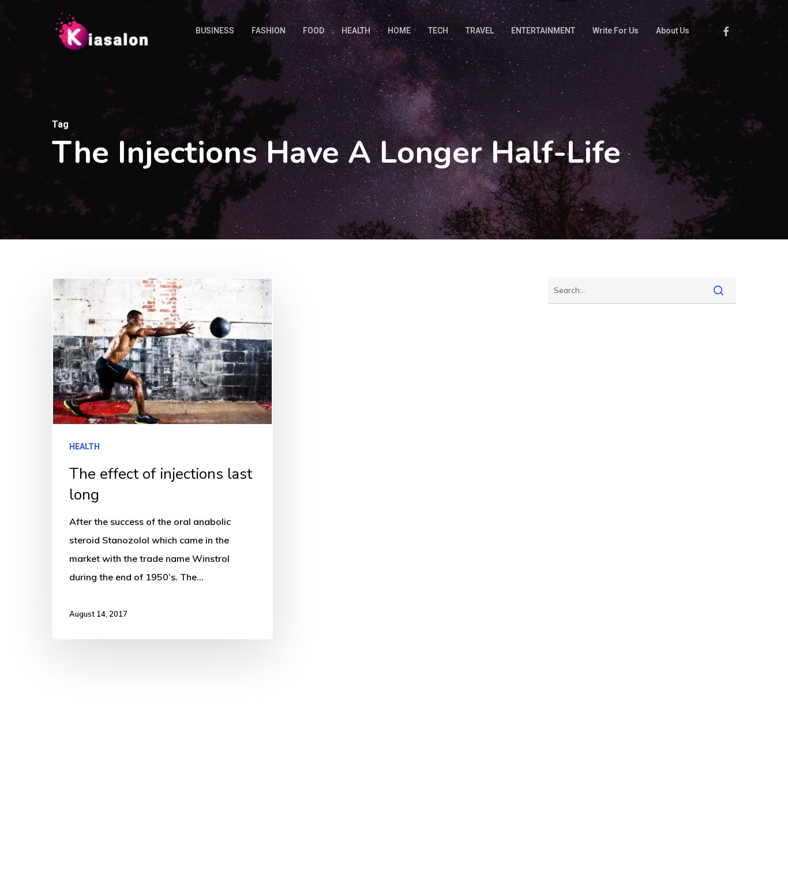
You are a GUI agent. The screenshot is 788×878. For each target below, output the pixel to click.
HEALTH (84, 446)
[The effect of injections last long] (162, 458)
